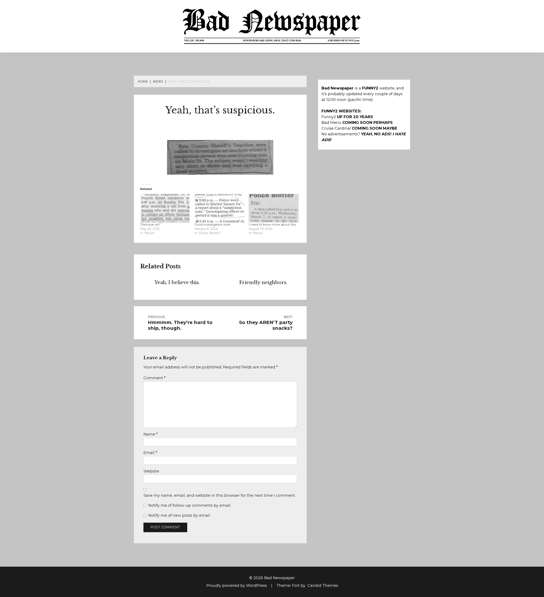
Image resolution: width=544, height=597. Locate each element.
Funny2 (329, 117)
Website (151, 471)
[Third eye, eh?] (165, 208)
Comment (154, 378)
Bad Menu (331, 122)
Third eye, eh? (150, 224)
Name (150, 434)
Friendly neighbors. (263, 282)
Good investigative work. (212, 224)
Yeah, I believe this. (177, 282)
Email (150, 452)
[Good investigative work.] (219, 208)
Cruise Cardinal (336, 128)
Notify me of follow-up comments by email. (189, 505)
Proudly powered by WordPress (237, 585)
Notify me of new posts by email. (179, 515)
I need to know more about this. (272, 224)
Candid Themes (322, 585)
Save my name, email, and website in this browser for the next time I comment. (219, 495)
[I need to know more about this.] (274, 208)
